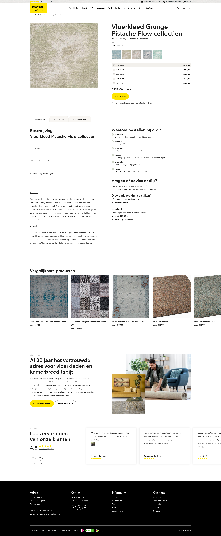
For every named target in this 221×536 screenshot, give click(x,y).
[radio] (151, 65)
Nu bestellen (120, 96)
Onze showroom (160, 500)
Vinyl (110, 7)
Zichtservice (117, 500)
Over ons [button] (131, 7)
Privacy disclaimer (52, 530)
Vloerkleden (74, 7)
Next (40, 460)
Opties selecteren (66, 325)
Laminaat (100, 7)
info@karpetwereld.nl (124, 219)
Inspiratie (157, 504)
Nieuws (156, 507)
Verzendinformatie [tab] (80, 119)
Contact (149, 7)
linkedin (84, 507)
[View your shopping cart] (189, 8)
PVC (91, 7)
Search (178, 8)
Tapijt (84, 7)
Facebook (73, 507)
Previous (33, 460)
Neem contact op (65, 403)
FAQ (114, 507)
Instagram (79, 507)
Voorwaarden (117, 510)
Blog (141, 7)
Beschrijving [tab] (39, 119)
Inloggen (188, 2)
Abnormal (188, 530)
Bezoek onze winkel (41, 403)
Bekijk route (35, 504)
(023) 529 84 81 (157, 2)
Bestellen (116, 504)
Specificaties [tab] (59, 119)
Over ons (157, 497)
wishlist (184, 8)
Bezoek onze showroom (173, 2)
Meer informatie (121, 202)
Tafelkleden (120, 7)
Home (31, 15)
